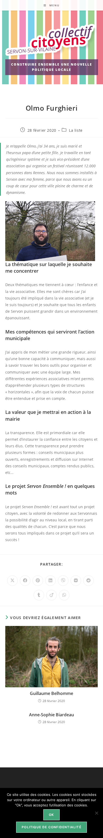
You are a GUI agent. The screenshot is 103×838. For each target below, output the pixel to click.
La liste (76, 130)
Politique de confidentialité (51, 827)
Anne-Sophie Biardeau (51, 715)
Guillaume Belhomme (51, 693)
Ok (51, 815)
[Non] (96, 813)
